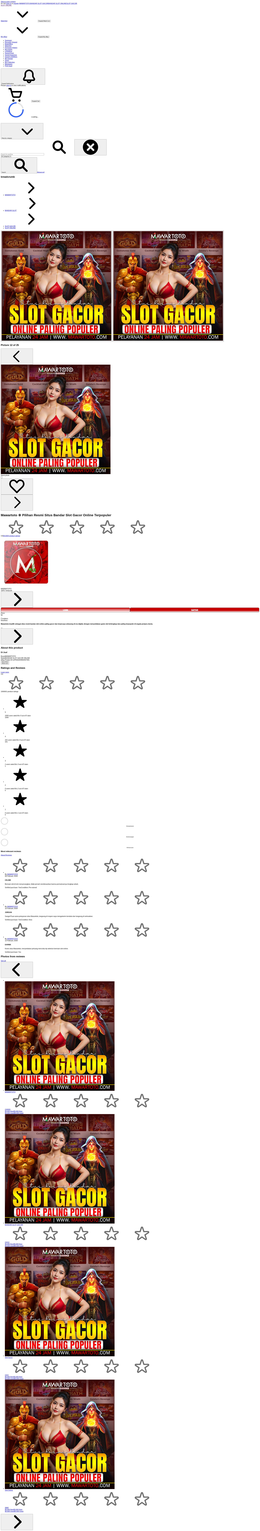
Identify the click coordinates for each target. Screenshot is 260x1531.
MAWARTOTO (24, 3)
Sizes (7, 60)
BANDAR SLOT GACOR (39, 3)
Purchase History (11, 48)
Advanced (40, 172)
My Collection (10, 62)
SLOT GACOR (71, 3)
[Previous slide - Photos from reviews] (17, 970)
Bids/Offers (9, 44)
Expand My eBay (43, 37)
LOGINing (8, 51)
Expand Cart (35, 101)
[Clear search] (90, 147)
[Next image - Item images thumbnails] (17, 503)
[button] (19, 165)
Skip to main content (8, 2)
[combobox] (22, 154)
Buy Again (8, 49)
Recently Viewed (11, 42)
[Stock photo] (56, 286)
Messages (8, 64)
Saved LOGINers (11, 57)
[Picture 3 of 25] (168, 286)
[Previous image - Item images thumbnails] (17, 357)
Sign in (8, 3)
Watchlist (8, 46)
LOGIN (65, 610)
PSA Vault (8, 66)
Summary (8, 40)
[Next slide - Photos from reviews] (17, 1522)
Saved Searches (11, 55)
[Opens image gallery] (1, 477)
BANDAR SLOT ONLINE (57, 3)
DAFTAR (194, 610)
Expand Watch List (44, 21)
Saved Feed (9, 53)
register (16, 3)
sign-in (8, 85)
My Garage (9, 58)
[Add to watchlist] (17, 486)
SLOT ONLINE (6, 5)
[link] (17, 600)
